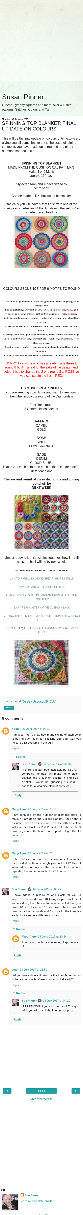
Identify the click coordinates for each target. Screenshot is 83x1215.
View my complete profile (36, 1201)
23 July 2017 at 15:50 (33, 969)
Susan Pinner (23, 97)
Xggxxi (16, 728)
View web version (41, 1098)
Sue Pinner (29, 764)
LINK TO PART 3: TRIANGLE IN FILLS (42, 586)
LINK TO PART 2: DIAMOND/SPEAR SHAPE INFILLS (41, 578)
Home (41, 1091)
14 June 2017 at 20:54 (52, 936)
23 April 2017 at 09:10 (36, 728)
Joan (15, 969)
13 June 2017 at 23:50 (42, 809)
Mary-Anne (19, 809)
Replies (21, 756)
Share (9, 707)
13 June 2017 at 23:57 (42, 853)
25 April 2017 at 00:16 (57, 764)
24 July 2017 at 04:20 (56, 1000)
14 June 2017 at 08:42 (47, 889)
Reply (15, 748)
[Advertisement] (41, 47)
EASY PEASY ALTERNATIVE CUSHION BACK (41, 607)
